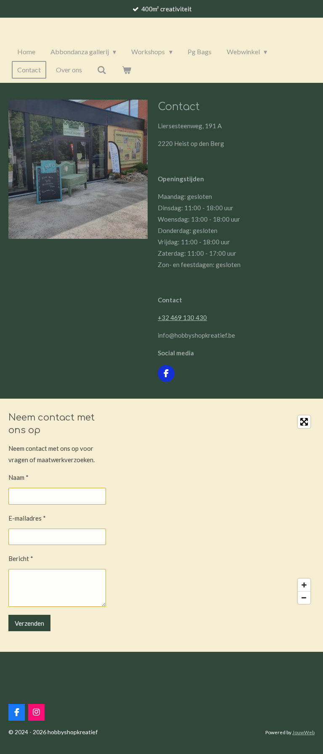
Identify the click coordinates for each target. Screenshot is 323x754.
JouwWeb (303, 732)
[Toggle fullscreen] (304, 421)
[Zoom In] (304, 585)
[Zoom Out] (304, 597)
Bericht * (20, 558)
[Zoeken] (102, 70)
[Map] (235, 509)
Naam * (18, 477)
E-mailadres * (27, 518)
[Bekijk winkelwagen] (126, 70)
